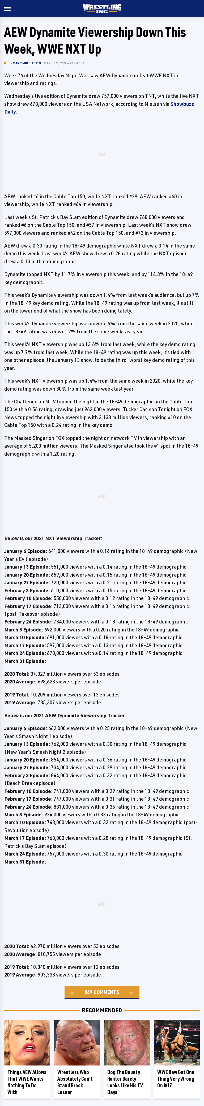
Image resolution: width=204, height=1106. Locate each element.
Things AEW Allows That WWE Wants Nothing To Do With (26, 1082)
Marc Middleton (27, 63)
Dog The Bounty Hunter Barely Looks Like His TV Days (125, 1082)
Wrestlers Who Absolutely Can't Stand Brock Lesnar (75, 1082)
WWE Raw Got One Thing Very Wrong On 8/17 (175, 1079)
